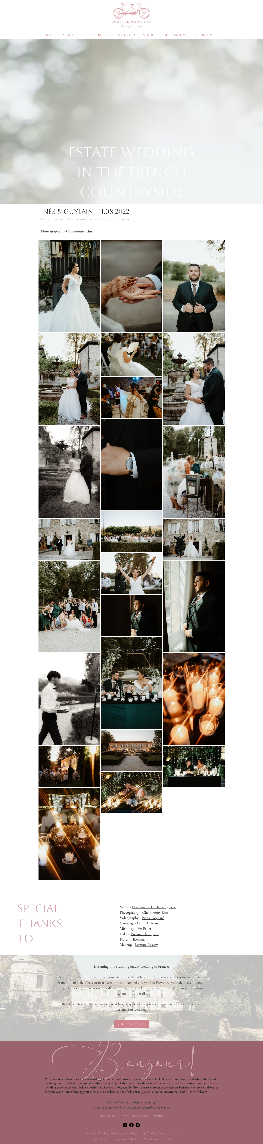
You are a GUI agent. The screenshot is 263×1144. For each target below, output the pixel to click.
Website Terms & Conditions (143, 1139)
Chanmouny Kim (155, 912)
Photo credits (165, 1139)
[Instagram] (125, 1125)
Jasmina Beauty (146, 944)
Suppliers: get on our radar (113, 1139)
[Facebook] (131, 1125)
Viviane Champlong (145, 934)
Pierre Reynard (153, 918)
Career (94, 1139)
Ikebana (139, 939)
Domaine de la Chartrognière (154, 907)
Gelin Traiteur (147, 923)
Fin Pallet (144, 928)
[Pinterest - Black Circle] (138, 1125)
